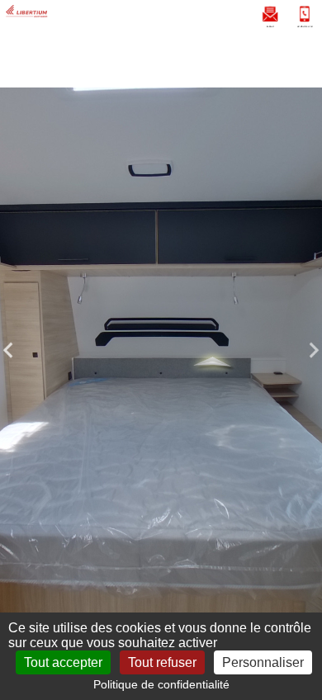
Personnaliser (263, 662)
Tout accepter (63, 662)
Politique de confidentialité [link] (161, 684)
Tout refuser (162, 662)
